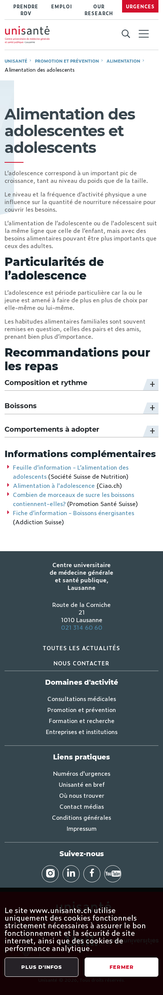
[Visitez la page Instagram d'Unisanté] (50, 873)
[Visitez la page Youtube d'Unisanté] (112, 873)
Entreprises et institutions (82, 731)
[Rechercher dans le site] (126, 34)
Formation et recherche (81, 720)
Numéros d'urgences (81, 773)
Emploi (61, 6)
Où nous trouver (81, 795)
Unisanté (16, 61)
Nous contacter (81, 663)
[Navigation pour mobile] (143, 33)
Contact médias (82, 806)
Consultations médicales (81, 698)
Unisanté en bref (82, 784)
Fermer (122, 967)
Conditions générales (81, 817)
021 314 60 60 (81, 627)
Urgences (140, 6)
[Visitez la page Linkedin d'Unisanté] (71, 873)
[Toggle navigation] (144, 34)
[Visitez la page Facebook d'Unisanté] (91, 873)
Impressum (81, 828)
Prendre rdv (25, 10)
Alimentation (123, 61)
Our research (99, 10)
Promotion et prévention (67, 61)
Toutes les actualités (81, 648)
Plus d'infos (41, 967)
